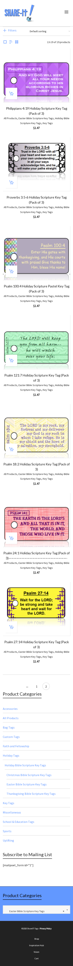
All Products (10, 118)
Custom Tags (11, 737)
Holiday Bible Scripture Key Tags (25, 765)
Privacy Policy (45, 928)
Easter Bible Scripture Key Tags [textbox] (35, 911)
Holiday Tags (11, 755)
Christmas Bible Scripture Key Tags (29, 775)
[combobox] (36, 909)
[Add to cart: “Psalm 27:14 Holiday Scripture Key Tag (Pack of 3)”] (11, 627)
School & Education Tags (18, 822)
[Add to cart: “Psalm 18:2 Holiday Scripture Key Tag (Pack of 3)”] (11, 449)
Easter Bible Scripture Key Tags (36, 118)
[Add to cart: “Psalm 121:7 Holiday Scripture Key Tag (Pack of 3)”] (11, 360)
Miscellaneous (12, 812)
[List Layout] (11, 42)
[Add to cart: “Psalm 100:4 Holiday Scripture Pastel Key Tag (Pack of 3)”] (11, 271)
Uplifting (8, 840)
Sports (7, 831)
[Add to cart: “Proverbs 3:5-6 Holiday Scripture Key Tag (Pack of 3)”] (11, 182)
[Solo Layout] (5, 42)
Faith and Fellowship (16, 746)
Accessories (10, 709)
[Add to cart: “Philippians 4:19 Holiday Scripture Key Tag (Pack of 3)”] (11, 93)
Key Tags (48, 123)
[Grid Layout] (16, 42)
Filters (12, 30)
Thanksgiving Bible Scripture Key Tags (31, 794)
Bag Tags (9, 727)
